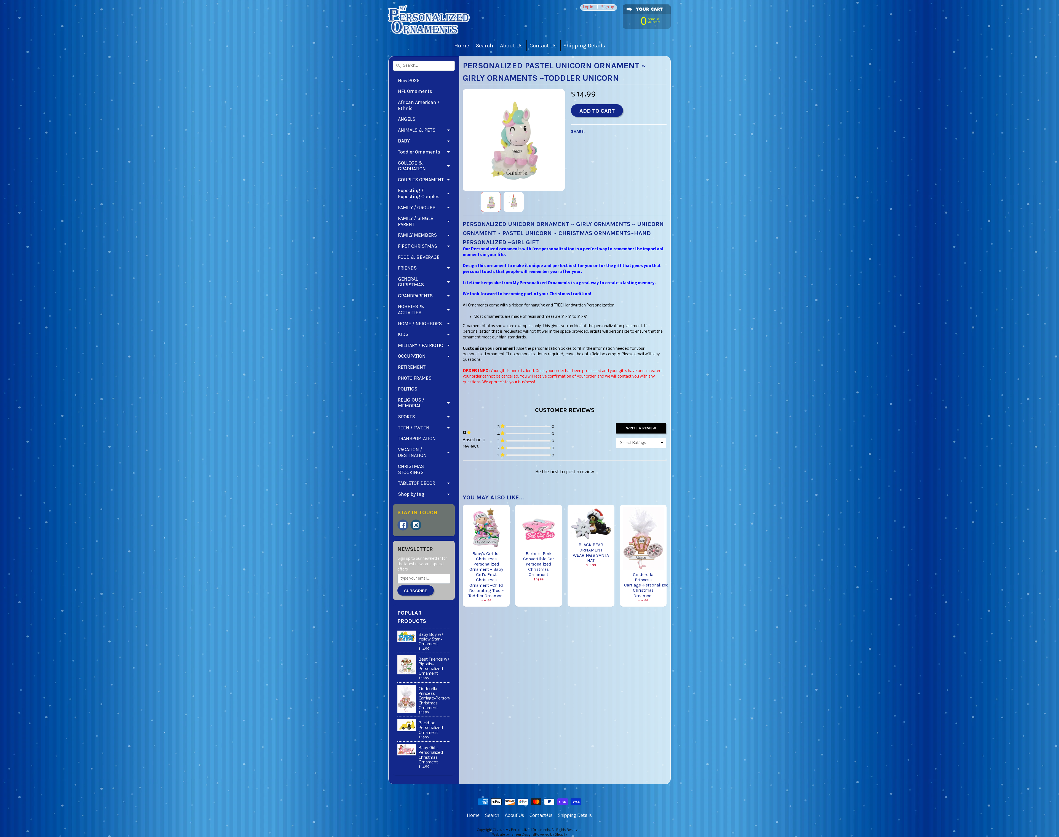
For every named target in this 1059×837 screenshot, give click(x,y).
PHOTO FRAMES (415, 378)
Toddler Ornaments (419, 152)
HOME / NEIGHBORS (420, 324)
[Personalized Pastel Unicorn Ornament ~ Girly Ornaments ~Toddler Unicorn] (491, 202)
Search (484, 45)
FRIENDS (407, 268)
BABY (404, 141)
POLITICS (407, 389)
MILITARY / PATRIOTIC (420, 345)
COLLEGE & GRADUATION (412, 166)
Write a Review (641, 428)
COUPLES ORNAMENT (421, 180)
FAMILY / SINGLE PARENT (415, 221)
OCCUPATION (412, 356)
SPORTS (406, 417)
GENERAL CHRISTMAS (411, 282)
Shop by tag (411, 494)
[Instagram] (415, 525)
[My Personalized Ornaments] (429, 27)
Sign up (607, 7)
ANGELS (406, 119)
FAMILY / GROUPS (416, 207)
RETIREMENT (412, 367)
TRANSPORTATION (417, 438)
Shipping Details (584, 45)
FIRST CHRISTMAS (417, 246)
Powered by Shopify (551, 834)
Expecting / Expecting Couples (418, 193)
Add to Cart (597, 110)
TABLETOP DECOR (416, 483)
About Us (511, 45)
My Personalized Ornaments (528, 830)
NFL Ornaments (415, 91)
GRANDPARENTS (415, 296)
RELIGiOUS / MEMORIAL (411, 403)
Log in (588, 7)
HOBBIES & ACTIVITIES (411, 309)
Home (461, 45)
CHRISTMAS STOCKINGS (411, 469)
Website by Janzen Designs (513, 834)
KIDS (403, 334)
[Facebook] (402, 525)
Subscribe (415, 590)
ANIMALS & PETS (416, 130)
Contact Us (543, 45)
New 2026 (408, 80)
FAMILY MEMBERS (417, 235)
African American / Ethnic (419, 105)
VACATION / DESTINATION (412, 452)
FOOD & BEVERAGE (419, 257)
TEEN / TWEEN (413, 428)
